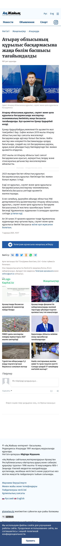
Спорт (44, 22)
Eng (52, 13)
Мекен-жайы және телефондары (19, 486)
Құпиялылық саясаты (13, 493)
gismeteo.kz (8, 511)
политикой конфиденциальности (20, 533)
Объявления (26, 22)
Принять (30, 540)
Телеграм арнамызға (44, 271)
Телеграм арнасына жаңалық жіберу (33, 244)
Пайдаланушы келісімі (14, 490)
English (20, 498)
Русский (9, 498)
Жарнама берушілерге (14, 482)
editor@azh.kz (8, 274)
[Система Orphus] (7, 516)
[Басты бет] (11, 13)
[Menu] (58, 13)
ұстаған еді (16, 213)
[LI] (8, 505)
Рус (45, 13)
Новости (8, 22)
